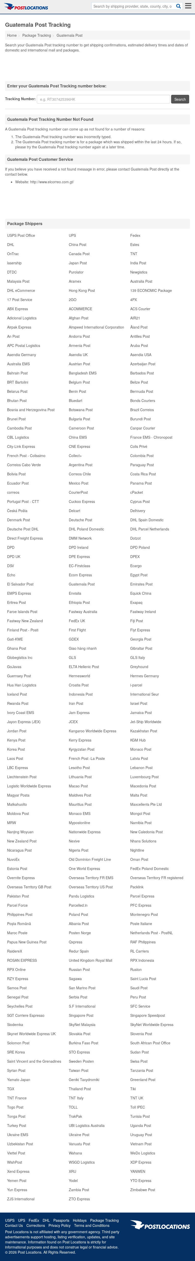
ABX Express (17, 308)
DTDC (12, 272)
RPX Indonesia (142, 960)
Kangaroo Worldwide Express (92, 730)
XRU (72, 1171)
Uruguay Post (141, 1134)
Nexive (74, 840)
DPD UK (13, 556)
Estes (134, 244)
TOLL (73, 1107)
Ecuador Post (18, 483)
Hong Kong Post (82, 290)
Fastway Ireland (143, 611)
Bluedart (75, 400)
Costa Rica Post (143, 473)
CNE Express (79, 446)
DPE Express (79, 556)
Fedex (135, 235)
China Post (77, 244)
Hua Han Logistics (21, 684)
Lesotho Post (79, 767)
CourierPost (78, 492)
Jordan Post (16, 730)
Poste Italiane (141, 923)
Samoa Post (17, 987)
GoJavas (14, 666)
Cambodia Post (19, 428)
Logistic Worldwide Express (29, 785)
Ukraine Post (79, 1134)
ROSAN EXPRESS (22, 960)
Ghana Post (16, 648)
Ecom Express (80, 574)
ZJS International (21, 1198)
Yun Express (17, 1189)
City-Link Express (21, 446)
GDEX (74, 639)
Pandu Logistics (81, 896)
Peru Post (138, 996)
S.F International (82, 1006)
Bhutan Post (17, 400)
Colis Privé (138, 446)
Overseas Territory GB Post (29, 886)
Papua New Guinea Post (26, 941)
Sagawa (75, 978)
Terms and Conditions (91, 1225)
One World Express (84, 868)
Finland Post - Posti (22, 629)
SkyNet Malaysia (82, 1024)
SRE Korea (16, 1052)
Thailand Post (80, 1088)
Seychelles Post (19, 1006)
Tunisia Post (140, 1116)
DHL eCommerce (21, 290)
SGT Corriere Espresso (25, 1015)
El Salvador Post (20, 584)
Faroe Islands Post (22, 611)
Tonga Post (16, 1116)
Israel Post (138, 703)
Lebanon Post (141, 767)
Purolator (76, 272)
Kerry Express (80, 740)
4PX (133, 299)
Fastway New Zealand (25, 620)
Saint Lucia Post (143, 978)
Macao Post (78, 785)
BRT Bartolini (17, 382)
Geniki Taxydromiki (84, 1079)
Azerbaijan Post (142, 363)
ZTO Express (79, 1198)
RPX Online (16, 969)
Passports (61, 1220)
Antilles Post (140, 336)
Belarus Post (17, 391)
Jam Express (79, 712)
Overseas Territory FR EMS (91, 877)
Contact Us (14, 1225)
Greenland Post (142, 1079)
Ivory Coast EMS (20, 712)
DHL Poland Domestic (86, 528)
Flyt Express (140, 629)
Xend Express (18, 1171)
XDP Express (140, 1162)
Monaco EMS (79, 813)
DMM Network (80, 538)
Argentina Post (80, 464)
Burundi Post (140, 418)
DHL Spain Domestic (147, 519)
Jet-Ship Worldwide (145, 721)
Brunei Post (16, 418)
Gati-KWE (15, 639)
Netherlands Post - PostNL (151, 932)
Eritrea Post (16, 602)
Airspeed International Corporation (96, 327)
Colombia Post (142, 455)
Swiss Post (139, 1061)
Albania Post (79, 923)
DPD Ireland (78, 547)
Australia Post (141, 281)
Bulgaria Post (79, 418)
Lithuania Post (80, 776)
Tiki (133, 1088)
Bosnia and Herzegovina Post (31, 409)
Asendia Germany (21, 354)
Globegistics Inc (19, 657)
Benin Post (77, 391)
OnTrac (13, 253)
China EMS (78, 437)
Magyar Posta (18, 795)
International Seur (144, 694)
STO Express (79, 1052)
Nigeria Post (78, 850)
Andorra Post (79, 336)
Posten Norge (80, 932)
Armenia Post (79, 345)
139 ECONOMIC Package (151, 290)
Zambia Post (79, 1189)
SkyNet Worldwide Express (151, 1024)
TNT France (17, 1097)
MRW (11, 822)
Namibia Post (141, 822)
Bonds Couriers (142, 400)
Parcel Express (142, 896)
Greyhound (139, 666)
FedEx (34, 1220)
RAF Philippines (143, 941)
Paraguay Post (142, 464)
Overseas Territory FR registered (156, 877)
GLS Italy (137, 657)
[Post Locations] (26, 6)
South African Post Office (150, 1042)
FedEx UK (77, 620)
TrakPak (75, 1116)
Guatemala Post (82, 584)
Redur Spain (79, 951)
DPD (10, 547)
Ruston (136, 969)
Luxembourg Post (144, 776)
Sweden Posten (81, 1061)
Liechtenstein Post (22, 776)
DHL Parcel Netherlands (149, 528)
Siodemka (15, 1024)
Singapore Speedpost (147, 1015)
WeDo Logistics (142, 1152)
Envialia (75, 593)
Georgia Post (140, 639)
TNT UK (136, 1097)
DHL (10, 244)
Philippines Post (19, 914)
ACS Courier (140, 308)
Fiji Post (136, 620)
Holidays (80, 1220)
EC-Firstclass (79, 565)
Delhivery (137, 510)
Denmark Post (18, 519)
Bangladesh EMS (82, 372)
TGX (10, 1088)
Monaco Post (140, 749)
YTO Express (140, 1180)
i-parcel (136, 684)
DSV (10, 565)
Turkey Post (16, 1125)
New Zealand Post (22, 840)
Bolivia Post (16, 473)
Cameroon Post (81, 428)
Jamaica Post (141, 712)
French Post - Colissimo (26, 455)
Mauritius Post (80, 804)
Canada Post (79, 253)
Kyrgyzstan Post (81, 749)
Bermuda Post (141, 391)
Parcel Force (17, 905)
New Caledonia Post (146, 831)
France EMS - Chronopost (151, 437)
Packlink (136, 886)
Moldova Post (18, 813)
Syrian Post (16, 1070)
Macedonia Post (143, 785)
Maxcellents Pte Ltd (146, 804)
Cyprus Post (140, 501)
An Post (13, 336)
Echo (11, 574)
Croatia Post (79, 684)
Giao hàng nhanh (83, 648)
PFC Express (140, 905)
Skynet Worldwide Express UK (31, 1033)
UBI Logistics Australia (87, 1125)
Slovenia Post (141, 1033)
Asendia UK (78, 354)
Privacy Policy (59, 1225)
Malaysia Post (18, 281)
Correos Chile (80, 473)
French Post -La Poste (87, 758)
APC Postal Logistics (23, 345)
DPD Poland (140, 547)
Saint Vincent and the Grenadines (34, 1061)
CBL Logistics (18, 437)
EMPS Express (19, 593)
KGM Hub (138, 740)
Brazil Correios (142, 409)
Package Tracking (104, 1220)
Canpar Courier (142, 428)
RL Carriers (139, 951)
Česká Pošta (17, 510)
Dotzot (135, 538)
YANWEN (137, 1171)
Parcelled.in (78, 905)
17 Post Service (19, 299)
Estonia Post (17, 868)
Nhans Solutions (143, 840)
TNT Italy (76, 1097)
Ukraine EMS (17, 1134)
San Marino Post (82, 987)
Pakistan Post (18, 896)
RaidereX (14, 951)
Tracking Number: (20, 98)
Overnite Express (21, 877)
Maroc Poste (17, 932)
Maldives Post (80, 795)
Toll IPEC (137, 1107)
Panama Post (141, 483)
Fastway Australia (83, 611)
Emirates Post (141, 584)
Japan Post (78, 262)
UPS (72, 235)
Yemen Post (16, 1180)
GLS (72, 657)
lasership (14, 262)
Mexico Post (78, 483)
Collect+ (75, 455)
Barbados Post (142, 372)
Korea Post (16, 749)
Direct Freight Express (25, 538)
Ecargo (136, 565)
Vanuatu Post (79, 1143)
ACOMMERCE (80, 308)
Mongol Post (140, 813)
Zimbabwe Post (142, 1189)
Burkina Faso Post (83, 1042)
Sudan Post (139, 1052)
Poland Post (78, 914)
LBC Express (17, 767)
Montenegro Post (144, 914)
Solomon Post (18, 1042)
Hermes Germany (144, 675)
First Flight (77, 629)
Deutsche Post (80, 519)
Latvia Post (139, 758)
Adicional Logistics (22, 317)
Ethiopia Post (79, 602)
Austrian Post (79, 363)
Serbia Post (78, 996)
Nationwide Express (85, 831)
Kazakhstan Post (143, 730)
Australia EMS (18, 363)
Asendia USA (140, 354)
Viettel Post (16, 1152)
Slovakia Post (79, 1033)
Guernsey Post (19, 675)
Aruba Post (139, 345)
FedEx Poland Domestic (149, 868)
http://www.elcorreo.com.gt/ (52, 181)
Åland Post (139, 327)
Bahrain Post (17, 372)
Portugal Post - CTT (23, 501)
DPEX (135, 556)
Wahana (75, 1152)
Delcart (74, 510)
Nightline (137, 850)
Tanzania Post (141, 1070)
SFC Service (140, 1006)
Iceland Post (17, 694)
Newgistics (138, 272)
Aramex (75, 281)
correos (13, 492)
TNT (133, 253)
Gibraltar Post (141, 648)
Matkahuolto (17, 804)
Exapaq (136, 602)
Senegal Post (17, 996)
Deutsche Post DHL (23, 528)
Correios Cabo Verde (24, 464)
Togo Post (15, 1107)
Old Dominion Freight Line (90, 859)
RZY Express (17, 978)
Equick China (140, 593)
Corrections (35, 1225)
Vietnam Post (141, 1143)
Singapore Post (81, 1015)
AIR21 (135, 317)
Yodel (73, 1180)
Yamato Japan (18, 1079)
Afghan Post (78, 317)
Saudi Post (139, 987)
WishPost (14, 1162)
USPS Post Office (21, 235)
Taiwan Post (78, 1070)
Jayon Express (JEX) (24, 721)
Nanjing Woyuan (20, 831)
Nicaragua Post (19, 850)
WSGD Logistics (82, 1162)
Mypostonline (79, 822)
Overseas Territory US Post (91, 886)
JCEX (73, 721)
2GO (72, 299)
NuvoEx (13, 859)
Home (12, 35)
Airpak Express (19, 327)
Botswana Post (81, 409)
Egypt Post (139, 574)
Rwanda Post (17, 703)
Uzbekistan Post (20, 1143)
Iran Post (76, 703)
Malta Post (138, 795)
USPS (9, 1220)
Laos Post (15, 758)
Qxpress (75, 941)
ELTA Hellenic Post (84, 666)
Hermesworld (79, 675)
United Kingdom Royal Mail (90, 960)
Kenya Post (16, 740)
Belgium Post (79, 382)
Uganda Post (140, 1125)
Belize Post (139, 382)
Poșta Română (19, 923)
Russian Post (79, 969)
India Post (138, 262)
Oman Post (139, 859)
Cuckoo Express (82, 501)
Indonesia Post (81, 694)
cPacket (136, 492)
